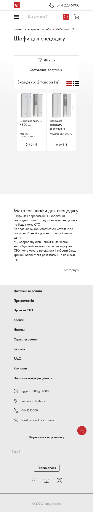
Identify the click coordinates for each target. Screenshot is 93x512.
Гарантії (19, 349)
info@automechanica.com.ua (38, 420)
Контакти (20, 368)
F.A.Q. (18, 358)
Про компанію (24, 300)
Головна (18, 29)
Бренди (19, 320)
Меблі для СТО (65, 29)
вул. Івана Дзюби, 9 (33, 401)
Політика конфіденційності (33, 378)
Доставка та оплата (28, 291)
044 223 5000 (67, 5)
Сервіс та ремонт (26, 339)
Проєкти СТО (23, 310)
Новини (19, 329)
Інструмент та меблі (39, 29)
